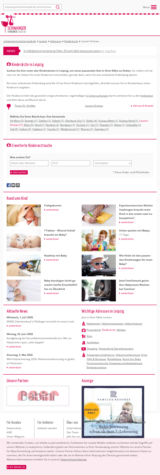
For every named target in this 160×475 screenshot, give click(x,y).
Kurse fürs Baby (131, 359)
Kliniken (121, 330)
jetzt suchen (19, 172)
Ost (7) (94, 125)
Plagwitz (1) (106, 125)
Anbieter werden (47, 428)
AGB (9, 432)
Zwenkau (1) (102, 129)
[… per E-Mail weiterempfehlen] (13, 185)
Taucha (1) (53, 129)
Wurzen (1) (87, 129)
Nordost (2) (52, 125)
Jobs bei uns (73, 436)
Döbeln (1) (58, 121)
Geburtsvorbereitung (128, 355)
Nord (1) (39, 125)
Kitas (89, 336)
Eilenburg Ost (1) (75, 121)
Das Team (73, 432)
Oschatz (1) (82, 125)
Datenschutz (14, 428)
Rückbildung (114, 359)
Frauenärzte (94, 330)
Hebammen (93, 323)
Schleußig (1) (133, 125)
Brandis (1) (31, 121)
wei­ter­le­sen (15, 325)
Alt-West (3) (17, 121)
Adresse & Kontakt (143, 105)
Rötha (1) (119, 125)
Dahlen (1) (45, 121)
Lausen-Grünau (94, 105)
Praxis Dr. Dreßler (25, 105)
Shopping (92, 348)
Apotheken (93, 342)
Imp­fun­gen (147, 95)
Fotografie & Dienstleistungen (116, 348)
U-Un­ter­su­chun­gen (97, 95)
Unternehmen (75, 428)
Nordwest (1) (67, 125)
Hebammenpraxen (113, 323)
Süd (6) (14, 129)
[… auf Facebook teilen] (9, 185)
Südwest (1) (39, 129)
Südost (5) (25, 129)
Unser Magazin (15, 436)
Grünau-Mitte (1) (108, 121)
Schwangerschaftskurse (100, 355)
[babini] (38, 396)
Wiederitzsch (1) (70, 129)
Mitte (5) (29, 125)
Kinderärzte (109, 330)
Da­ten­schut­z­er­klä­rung (73, 459)
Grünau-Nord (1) (128, 121)
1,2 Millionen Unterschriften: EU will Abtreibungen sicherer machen (69, 51)
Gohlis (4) (91, 121)
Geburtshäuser (133, 323)
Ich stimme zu (17, 467)
